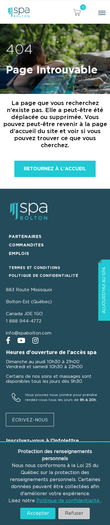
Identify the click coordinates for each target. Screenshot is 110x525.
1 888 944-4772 (23, 321)
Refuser (74, 513)
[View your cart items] (77, 13)
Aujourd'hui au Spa (104, 290)
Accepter (38, 513)
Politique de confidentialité (68, 500)
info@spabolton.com (28, 333)
